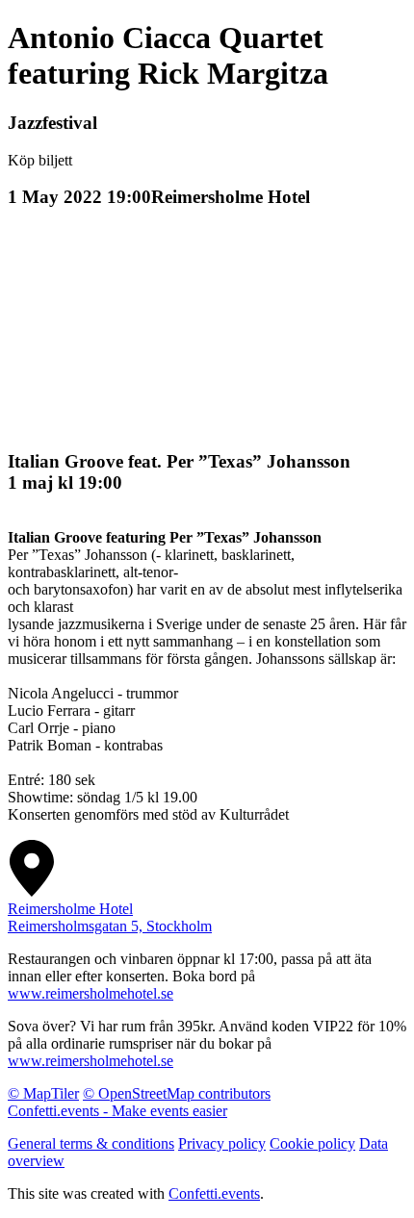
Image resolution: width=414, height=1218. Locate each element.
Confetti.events (214, 1193)
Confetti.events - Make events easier (117, 1111)
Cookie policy (312, 1143)
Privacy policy (222, 1143)
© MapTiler (43, 1093)
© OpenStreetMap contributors (177, 1093)
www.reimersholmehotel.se (90, 993)
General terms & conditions (91, 1143)
